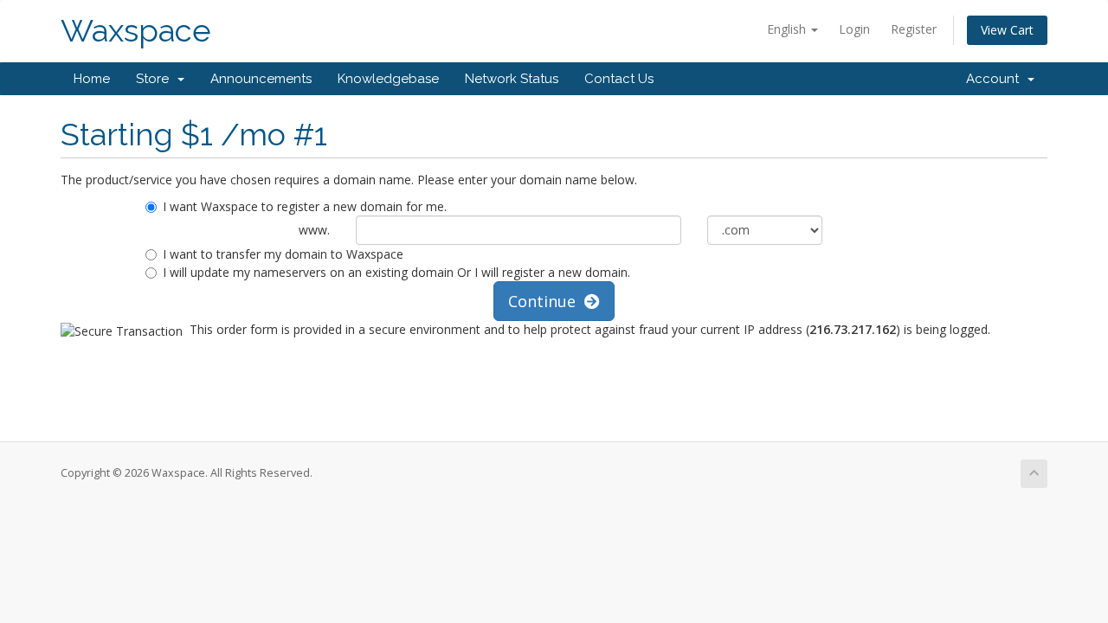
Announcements (261, 79)
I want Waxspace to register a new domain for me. (305, 206)
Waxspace (136, 30)
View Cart (1007, 30)
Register (914, 29)
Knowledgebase (388, 79)
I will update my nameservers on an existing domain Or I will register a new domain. (396, 272)
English (788, 29)
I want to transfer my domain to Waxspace (283, 254)
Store (156, 79)
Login (854, 29)
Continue (546, 301)
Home (92, 79)
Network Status (511, 79)
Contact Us (619, 79)
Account (996, 79)
